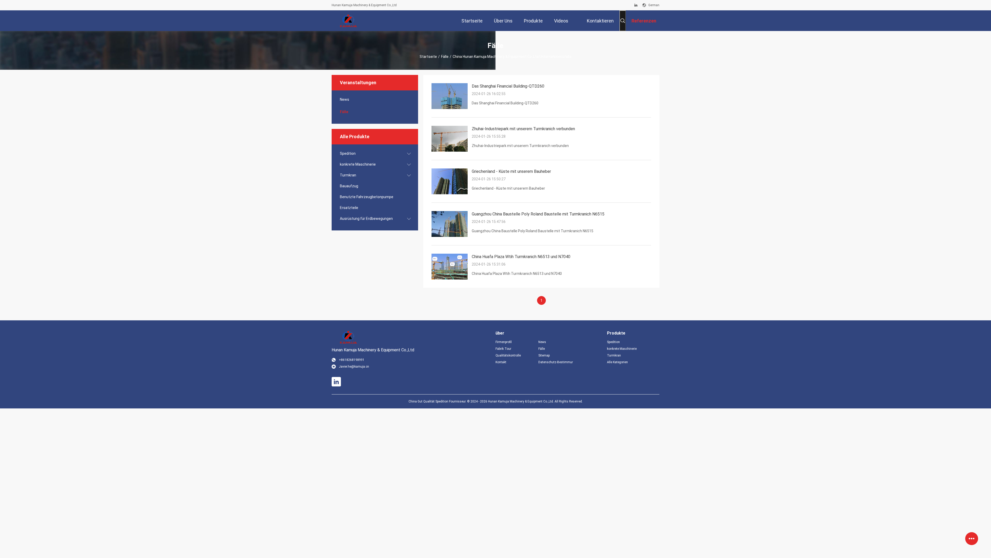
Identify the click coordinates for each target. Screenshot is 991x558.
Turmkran (348, 175)
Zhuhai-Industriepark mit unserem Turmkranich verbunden (523, 128)
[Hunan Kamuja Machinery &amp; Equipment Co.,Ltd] (348, 21)
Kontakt (501, 362)
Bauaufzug (349, 186)
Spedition (348, 153)
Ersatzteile (349, 208)
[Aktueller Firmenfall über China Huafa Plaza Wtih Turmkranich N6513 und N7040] (449, 278)
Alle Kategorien (617, 362)
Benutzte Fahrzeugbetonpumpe (366, 197)
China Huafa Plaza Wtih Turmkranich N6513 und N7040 (521, 256)
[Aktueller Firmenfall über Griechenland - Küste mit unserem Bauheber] (449, 193)
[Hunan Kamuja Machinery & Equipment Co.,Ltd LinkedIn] (636, 5)
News (344, 99)
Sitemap (544, 355)
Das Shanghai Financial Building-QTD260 (508, 86)
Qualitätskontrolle (508, 355)
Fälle (445, 57)
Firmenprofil (504, 342)
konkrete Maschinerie (358, 164)
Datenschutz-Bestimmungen (555, 362)
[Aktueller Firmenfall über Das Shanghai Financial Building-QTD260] (449, 108)
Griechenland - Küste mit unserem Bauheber (511, 171)
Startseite (428, 57)
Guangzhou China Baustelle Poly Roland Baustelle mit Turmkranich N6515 (538, 214)
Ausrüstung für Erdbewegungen (366, 218)
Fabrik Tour (503, 349)
